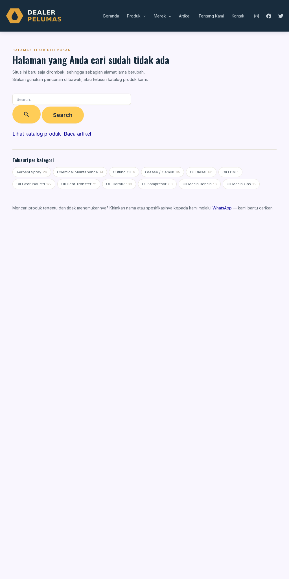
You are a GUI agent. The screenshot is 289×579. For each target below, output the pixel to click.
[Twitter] (280, 16)
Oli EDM (230, 172)
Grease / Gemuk (162, 172)
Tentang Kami (211, 16)
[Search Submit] (26, 114)
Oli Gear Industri (33, 184)
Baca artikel (77, 134)
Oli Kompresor (157, 184)
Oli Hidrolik (119, 184)
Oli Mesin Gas (241, 184)
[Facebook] (268, 16)
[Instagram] (256, 16)
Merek (160, 16)
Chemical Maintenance (80, 172)
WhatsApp (222, 207)
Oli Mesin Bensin (200, 184)
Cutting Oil (124, 172)
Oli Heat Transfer (78, 184)
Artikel (185, 16)
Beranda (111, 16)
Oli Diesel (201, 172)
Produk (134, 16)
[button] (143, 16)
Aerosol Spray (31, 172)
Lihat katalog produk (36, 134)
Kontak (238, 16)
